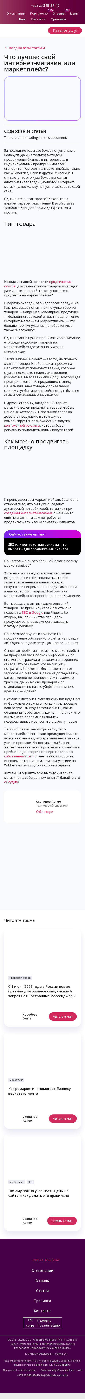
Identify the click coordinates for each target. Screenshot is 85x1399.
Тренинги (58, 19)
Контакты (38, 19)
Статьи (42, 1290)
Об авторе (44, 811)
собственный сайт (19, 756)
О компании (15, 13)
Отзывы (59, 13)
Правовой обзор (20, 978)
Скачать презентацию (43, 1323)
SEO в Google (32, 612)
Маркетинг (16, 1080)
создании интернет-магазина (28, 513)
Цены (74, 13)
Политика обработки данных (20, 1370)
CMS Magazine (62, 1364)
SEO (30, 1182)
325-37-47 (51, 5)
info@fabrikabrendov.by (53, 1375)
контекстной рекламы (22, 425)
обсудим (11, 782)
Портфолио (39, 13)
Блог (22, 19)
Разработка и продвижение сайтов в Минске (42, 1348)
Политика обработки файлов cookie (61, 1370)
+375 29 (37, 6)
